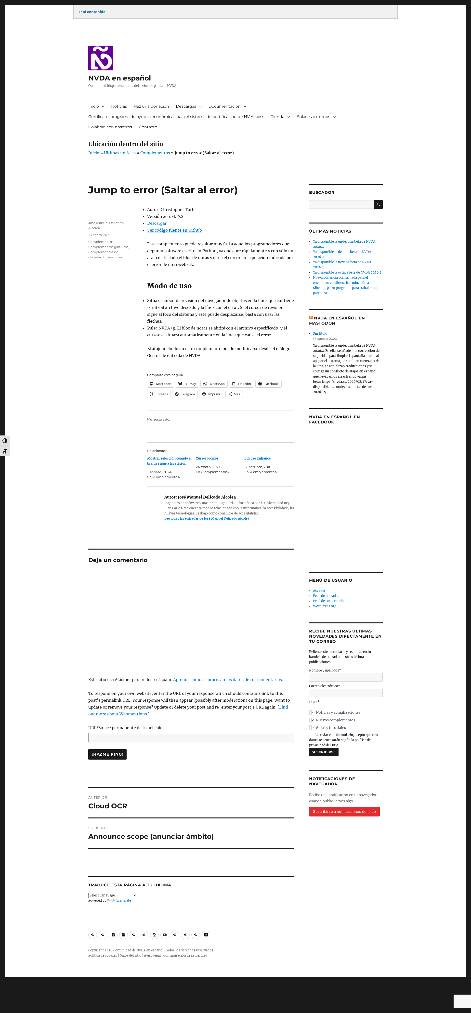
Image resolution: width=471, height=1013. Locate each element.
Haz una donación (151, 106)
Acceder (319, 591)
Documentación (225, 106)
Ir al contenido (92, 12)
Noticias (119, 106)
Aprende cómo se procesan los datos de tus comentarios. (228, 679)
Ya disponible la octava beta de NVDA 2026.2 (347, 272)
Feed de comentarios (329, 601)
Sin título (320, 333)
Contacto (148, 127)
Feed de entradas (326, 596)
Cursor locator (207, 458)
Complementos (155, 152)
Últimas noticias (120, 152)
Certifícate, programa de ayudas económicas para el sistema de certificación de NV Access (176, 116)
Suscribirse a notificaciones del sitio (344, 811)
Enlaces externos (313, 116)
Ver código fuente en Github (174, 230)
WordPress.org (324, 606)
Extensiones (112, 257)
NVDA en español (119, 78)
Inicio (93, 106)
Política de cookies (102, 955)
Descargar (157, 223)
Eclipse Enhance (257, 458)
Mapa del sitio (130, 955)
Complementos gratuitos (108, 247)
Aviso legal (152, 955)
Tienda (277, 116)
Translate (123, 900)
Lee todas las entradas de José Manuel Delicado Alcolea (206, 518)
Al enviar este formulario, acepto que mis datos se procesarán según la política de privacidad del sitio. (343, 740)
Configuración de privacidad (185, 955)
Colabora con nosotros (110, 127)
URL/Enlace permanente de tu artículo (125, 727)
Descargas (186, 106)
